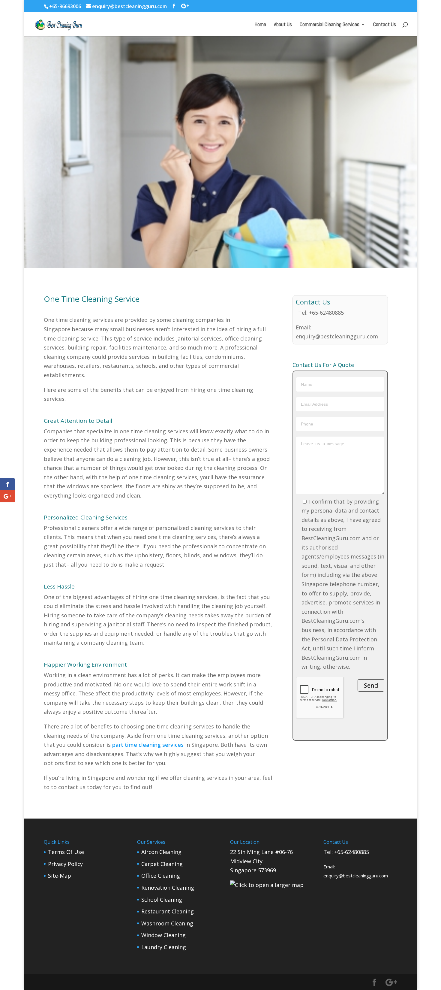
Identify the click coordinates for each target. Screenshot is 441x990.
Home (260, 25)
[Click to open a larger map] (267, 885)
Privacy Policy (65, 863)
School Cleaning (161, 899)
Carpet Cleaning (162, 863)
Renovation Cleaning (167, 887)
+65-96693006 (65, 6)
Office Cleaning (160, 875)
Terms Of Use (66, 851)
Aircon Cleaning (161, 851)
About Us (283, 25)
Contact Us (384, 25)
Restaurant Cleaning (167, 911)
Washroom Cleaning (167, 923)
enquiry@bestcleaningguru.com (337, 336)
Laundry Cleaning (163, 947)
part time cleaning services (148, 744)
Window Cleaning (163, 935)
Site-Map (59, 875)
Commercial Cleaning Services (329, 25)
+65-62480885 (326, 312)
